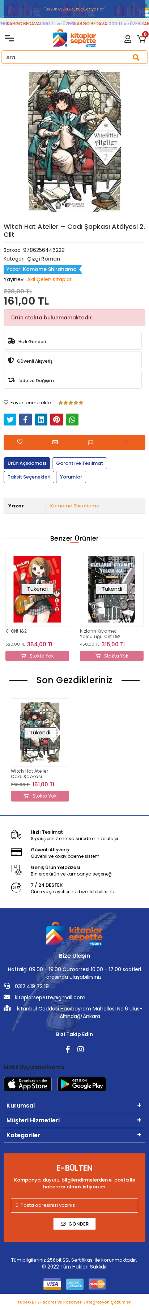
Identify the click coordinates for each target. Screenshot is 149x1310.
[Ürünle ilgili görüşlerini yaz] (92, 442)
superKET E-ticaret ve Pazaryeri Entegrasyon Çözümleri (75, 1302)
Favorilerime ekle (30, 402)
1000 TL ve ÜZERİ (54, 24)
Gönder (78, 1224)
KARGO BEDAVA (20, 24)
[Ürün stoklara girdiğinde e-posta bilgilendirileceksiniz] (128, 442)
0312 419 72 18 (31, 986)
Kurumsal (21, 1105)
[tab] (27, 463)
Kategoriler (23, 1135)
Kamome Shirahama (74, 505)
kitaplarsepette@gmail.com (49, 997)
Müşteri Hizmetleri (33, 1120)
